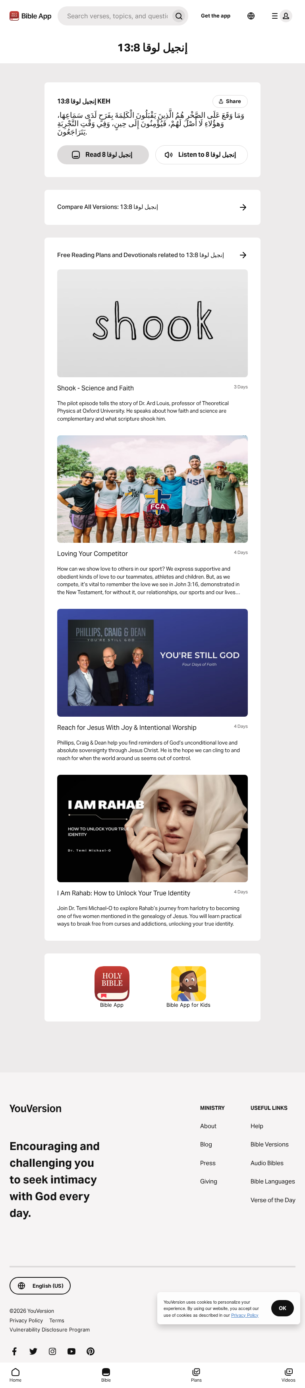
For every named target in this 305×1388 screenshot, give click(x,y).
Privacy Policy (26, 1320)
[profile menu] (280, 16)
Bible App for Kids (188, 1005)
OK (282, 1308)
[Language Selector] (251, 16)
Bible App (112, 1005)
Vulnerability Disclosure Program (50, 1329)
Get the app (215, 15)
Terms (56, 1320)
